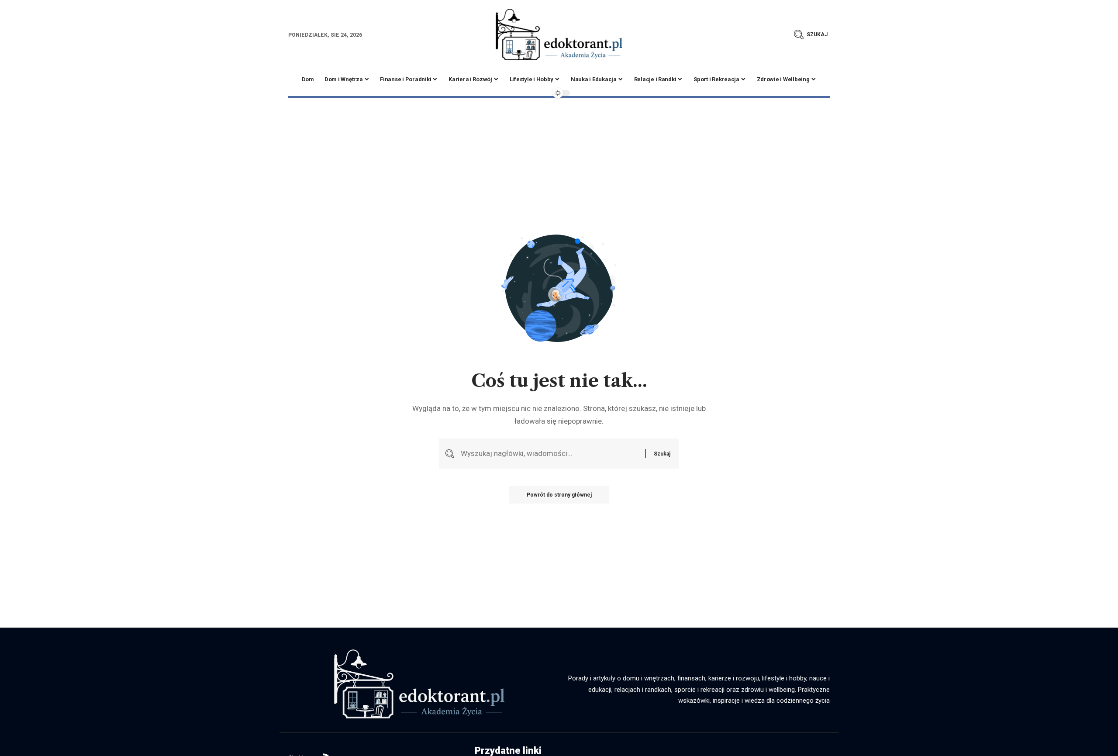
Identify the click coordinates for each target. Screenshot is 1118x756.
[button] (811, 34)
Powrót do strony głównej (559, 495)
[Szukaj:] (549, 453)
